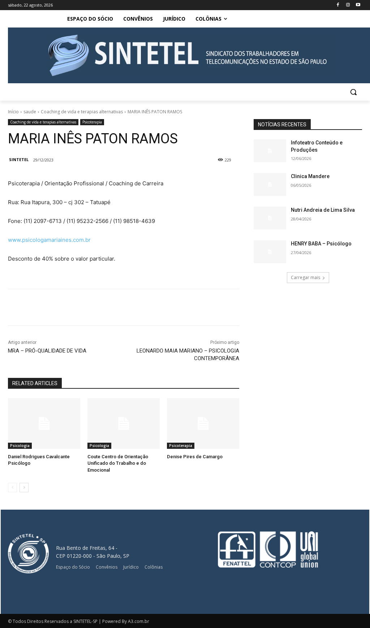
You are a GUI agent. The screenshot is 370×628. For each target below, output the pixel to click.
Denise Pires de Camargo (195, 456)
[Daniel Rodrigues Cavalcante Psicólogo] (44, 423)
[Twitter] (96, 307)
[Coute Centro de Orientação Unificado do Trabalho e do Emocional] (123, 423)
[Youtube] (358, 5)
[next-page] (24, 487)
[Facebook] (338, 5)
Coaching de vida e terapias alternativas (82, 112)
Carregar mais (305, 277)
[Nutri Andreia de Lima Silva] (270, 218)
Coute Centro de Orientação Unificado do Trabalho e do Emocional (117, 463)
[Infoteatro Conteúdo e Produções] (270, 150)
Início (13, 112)
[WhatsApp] (129, 307)
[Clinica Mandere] (270, 184)
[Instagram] (348, 5)
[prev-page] (12, 487)
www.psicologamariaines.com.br (49, 239)
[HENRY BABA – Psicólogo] (270, 251)
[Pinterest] (113, 307)
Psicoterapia (92, 122)
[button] (353, 92)
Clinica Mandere (310, 176)
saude (29, 112)
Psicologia (20, 445)
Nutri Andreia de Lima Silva (323, 210)
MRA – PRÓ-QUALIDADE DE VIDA (47, 350)
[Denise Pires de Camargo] (203, 423)
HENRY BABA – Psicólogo (321, 243)
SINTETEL (19, 159)
